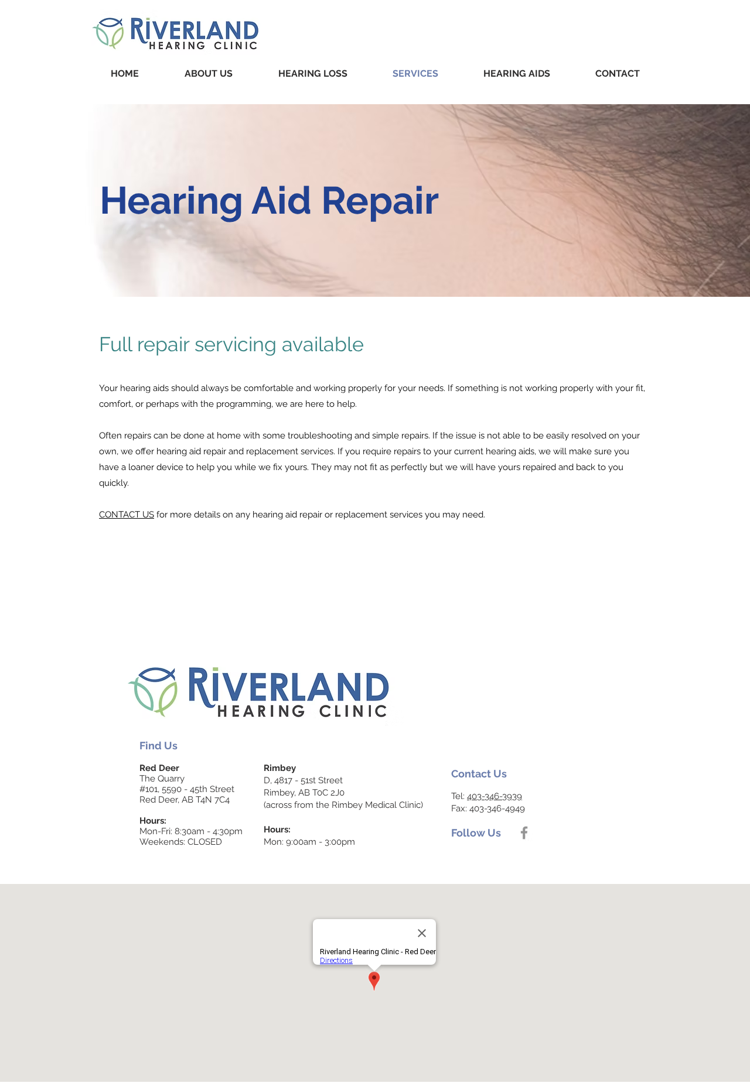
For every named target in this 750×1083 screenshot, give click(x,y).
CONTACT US (126, 514)
